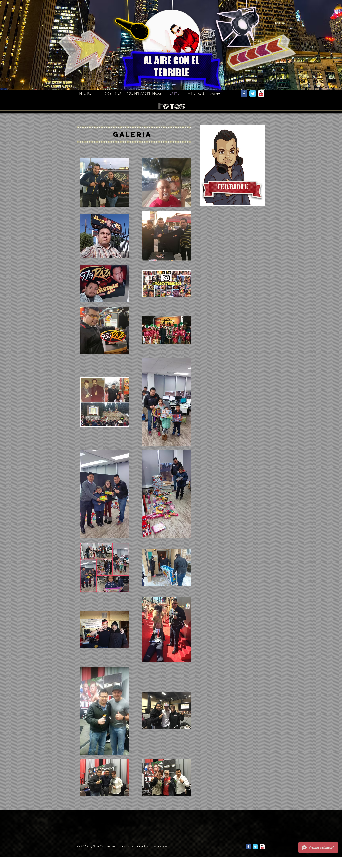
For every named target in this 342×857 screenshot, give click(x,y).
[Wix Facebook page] (244, 93)
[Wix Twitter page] (252, 93)
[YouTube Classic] (261, 93)
